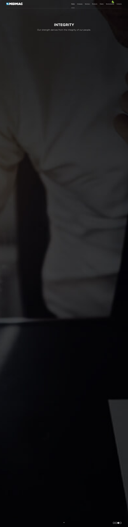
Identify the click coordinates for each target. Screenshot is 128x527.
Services (87, 4)
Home (73, 4)
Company (79, 4)
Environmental (110, 4)
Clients (102, 4)
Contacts (119, 4)
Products (94, 4)
